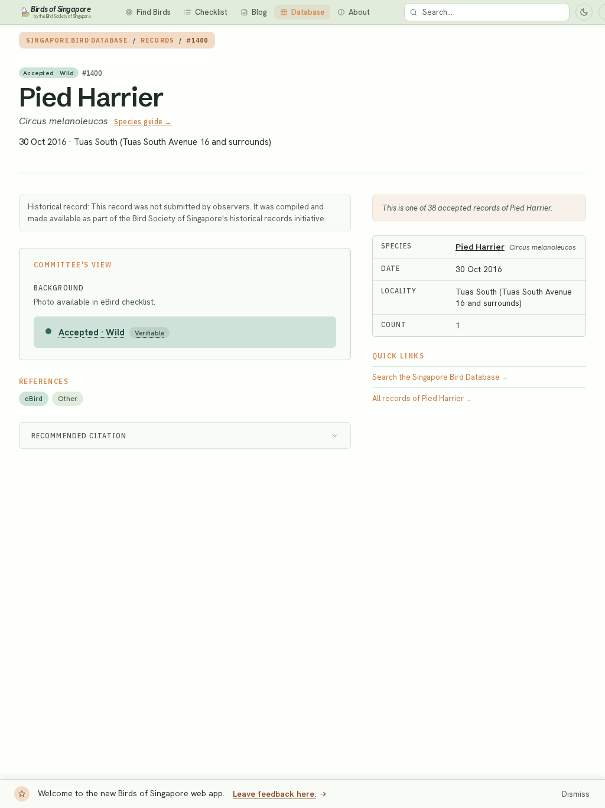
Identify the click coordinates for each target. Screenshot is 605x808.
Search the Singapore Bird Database (440, 377)
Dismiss (576, 794)
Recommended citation (78, 435)
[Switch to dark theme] (584, 12)
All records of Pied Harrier (422, 398)
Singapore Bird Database (77, 40)
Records (157, 40)
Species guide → (143, 121)
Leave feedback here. (274, 793)
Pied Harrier (91, 97)
